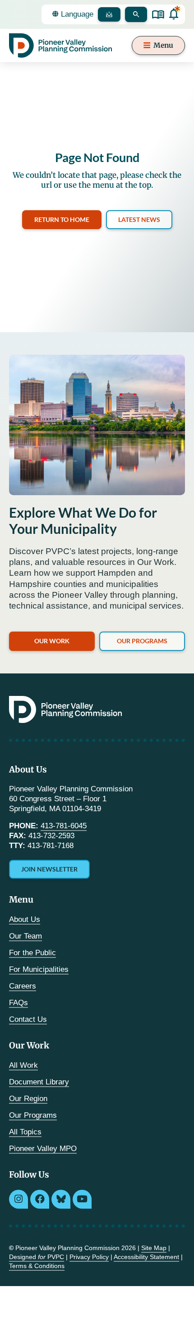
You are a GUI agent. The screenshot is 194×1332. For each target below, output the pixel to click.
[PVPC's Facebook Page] (39, 1199)
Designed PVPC (36, 1256)
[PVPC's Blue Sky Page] (60, 1199)
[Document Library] (158, 14)
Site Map (153, 1247)
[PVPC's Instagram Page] (18, 1199)
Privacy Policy (89, 1256)
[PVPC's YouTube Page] (82, 1199)
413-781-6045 (64, 826)
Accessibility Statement (146, 1256)
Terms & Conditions (37, 1265)
